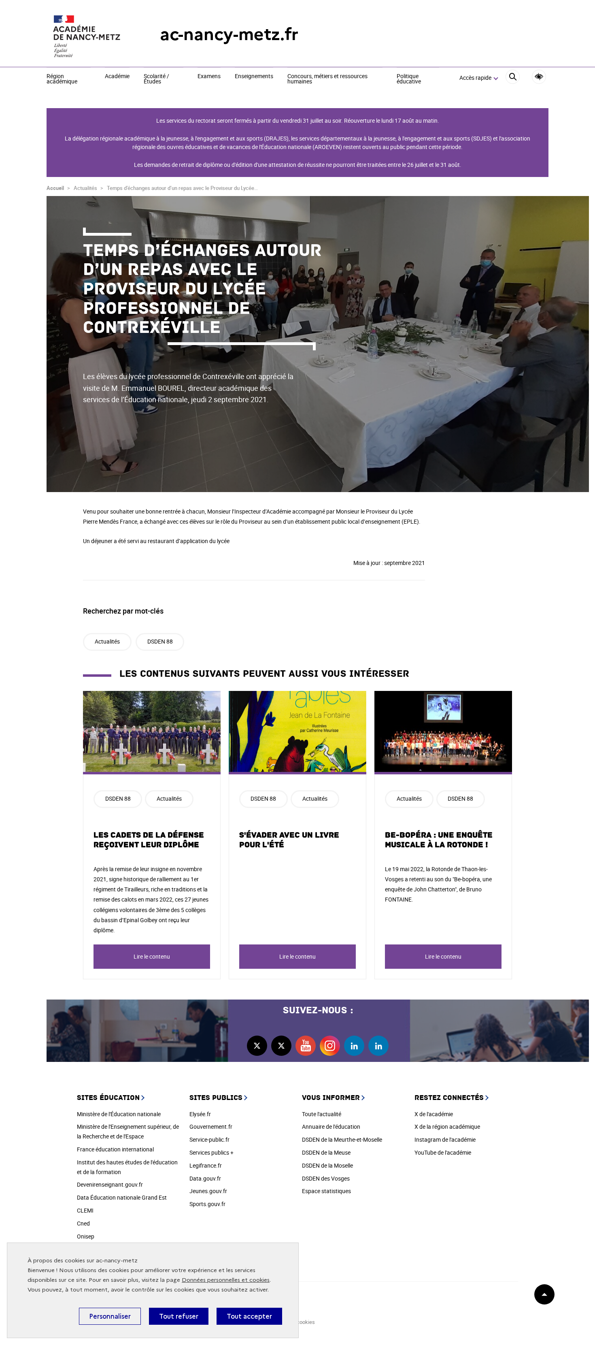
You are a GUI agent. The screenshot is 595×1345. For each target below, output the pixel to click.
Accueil (55, 188)
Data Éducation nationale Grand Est (122, 1197)
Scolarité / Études (156, 79)
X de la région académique (447, 1126)
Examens (209, 76)
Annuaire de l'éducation (331, 1126)
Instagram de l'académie (445, 1139)
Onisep (85, 1236)
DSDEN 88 (160, 641)
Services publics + (211, 1152)
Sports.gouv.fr (207, 1204)
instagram (330, 1046)
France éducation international (115, 1149)
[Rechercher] (513, 78)
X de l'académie (433, 1114)
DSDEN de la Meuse (326, 1152)
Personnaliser (110, 1316)
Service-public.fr (209, 1139)
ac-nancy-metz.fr (229, 34)
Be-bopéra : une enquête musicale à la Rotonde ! (439, 840)
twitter (257, 1046)
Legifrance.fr (205, 1165)
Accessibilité (539, 77)
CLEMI (85, 1210)
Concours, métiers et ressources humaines (327, 79)
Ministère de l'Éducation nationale (119, 1114)
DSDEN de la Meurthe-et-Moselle (342, 1139)
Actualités (107, 641)
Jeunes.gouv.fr (208, 1191)
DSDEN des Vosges (326, 1178)
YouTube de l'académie (442, 1152)
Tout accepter (249, 1316)
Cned (83, 1223)
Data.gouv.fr (205, 1178)
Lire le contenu (152, 956)
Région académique (62, 79)
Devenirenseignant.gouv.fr (110, 1184)
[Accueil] (87, 34)
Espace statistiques (326, 1191)
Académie (117, 76)
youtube (305, 1046)
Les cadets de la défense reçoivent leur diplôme (149, 840)
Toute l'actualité (321, 1114)
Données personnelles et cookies (226, 1280)
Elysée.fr (200, 1114)
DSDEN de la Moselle (327, 1165)
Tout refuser (178, 1316)
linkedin (354, 1046)
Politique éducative (409, 79)
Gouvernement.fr (210, 1126)
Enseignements (254, 76)
